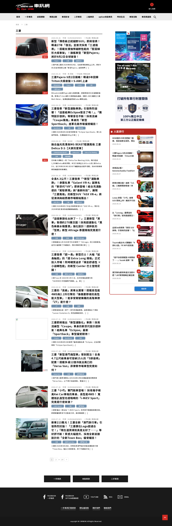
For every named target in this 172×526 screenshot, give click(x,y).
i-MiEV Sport (58, 406)
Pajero (56, 61)
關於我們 (96, 507)
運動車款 (80, 128)
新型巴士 (81, 274)
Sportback (57, 128)
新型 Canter (68, 274)
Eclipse (56, 338)
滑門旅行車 (83, 442)
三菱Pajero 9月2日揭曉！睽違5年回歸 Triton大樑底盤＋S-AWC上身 (76, 79)
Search (154, 16)
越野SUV (79, 61)
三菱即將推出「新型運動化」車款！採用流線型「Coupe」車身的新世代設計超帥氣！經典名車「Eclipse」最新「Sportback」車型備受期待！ (76, 328)
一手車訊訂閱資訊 (68, 507)
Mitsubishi (57, 85)
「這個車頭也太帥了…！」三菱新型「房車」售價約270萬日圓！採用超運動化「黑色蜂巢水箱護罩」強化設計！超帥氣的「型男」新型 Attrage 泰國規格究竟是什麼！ (76, 226)
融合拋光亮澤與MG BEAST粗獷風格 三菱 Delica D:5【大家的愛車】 (76, 146)
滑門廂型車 (80, 374)
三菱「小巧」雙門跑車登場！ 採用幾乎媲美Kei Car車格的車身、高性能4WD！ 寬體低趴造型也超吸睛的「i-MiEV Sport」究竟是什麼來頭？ (76, 396)
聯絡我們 (107, 507)
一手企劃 (87, 38)
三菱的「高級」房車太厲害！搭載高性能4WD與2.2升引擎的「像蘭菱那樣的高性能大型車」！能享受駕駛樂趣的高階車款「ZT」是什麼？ (75, 296)
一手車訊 (57, 478)
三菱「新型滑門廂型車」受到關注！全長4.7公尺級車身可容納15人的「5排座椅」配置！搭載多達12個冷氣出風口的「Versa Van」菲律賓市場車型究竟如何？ (76, 362)
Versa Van (57, 374)
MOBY (70, 141)
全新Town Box (69, 442)
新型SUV (79, 202)
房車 (67, 238)
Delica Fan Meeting (91, 152)
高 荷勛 (70, 74)
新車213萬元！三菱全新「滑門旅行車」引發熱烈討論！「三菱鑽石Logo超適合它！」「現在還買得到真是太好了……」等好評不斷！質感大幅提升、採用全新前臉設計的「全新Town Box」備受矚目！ (76, 430)
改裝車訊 (86, 478)
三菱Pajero (57, 89)
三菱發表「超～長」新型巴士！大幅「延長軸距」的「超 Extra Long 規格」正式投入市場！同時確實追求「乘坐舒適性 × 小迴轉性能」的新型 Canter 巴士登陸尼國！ (76, 262)
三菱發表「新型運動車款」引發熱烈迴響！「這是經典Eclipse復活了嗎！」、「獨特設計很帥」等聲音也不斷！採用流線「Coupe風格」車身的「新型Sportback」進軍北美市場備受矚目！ (76, 116)
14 (62, 459)
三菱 (67, 61)
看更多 (144, 289)
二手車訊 (115, 478)
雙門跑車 (81, 406)
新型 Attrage (80, 238)
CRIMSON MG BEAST (60, 152)
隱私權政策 (84, 507)
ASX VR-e (56, 202)
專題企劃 (95, 38)
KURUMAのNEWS (75, 38)
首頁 (17, 24)
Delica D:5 (76, 152)
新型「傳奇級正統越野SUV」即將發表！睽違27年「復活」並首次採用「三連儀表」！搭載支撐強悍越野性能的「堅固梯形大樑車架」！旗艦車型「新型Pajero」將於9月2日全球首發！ (76, 48)
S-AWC (80, 85)
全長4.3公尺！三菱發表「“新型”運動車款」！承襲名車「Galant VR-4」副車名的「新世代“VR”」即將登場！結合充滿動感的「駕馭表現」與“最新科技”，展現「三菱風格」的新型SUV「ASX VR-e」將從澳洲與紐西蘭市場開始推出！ (76, 188)
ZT (56, 306)
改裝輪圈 (68, 156)
